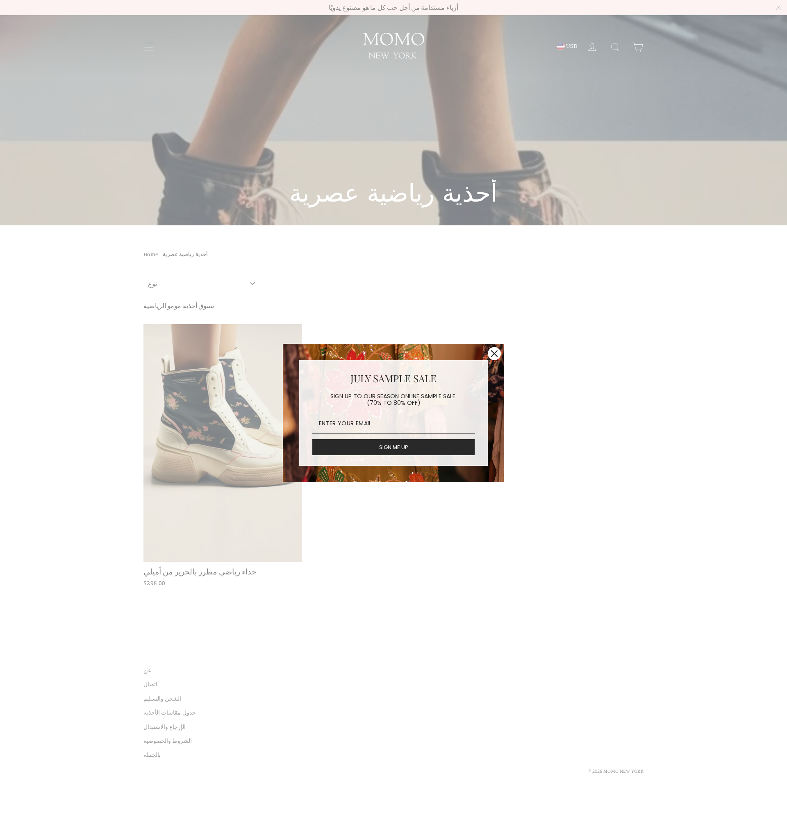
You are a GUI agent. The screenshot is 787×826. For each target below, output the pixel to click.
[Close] (494, 353)
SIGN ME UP (393, 447)
